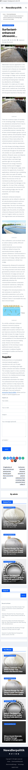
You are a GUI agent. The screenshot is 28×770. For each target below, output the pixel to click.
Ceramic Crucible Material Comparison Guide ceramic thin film (12, 633)
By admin (4, 40)
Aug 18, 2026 (12, 554)
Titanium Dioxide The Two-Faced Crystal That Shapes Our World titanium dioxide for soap (13, 551)
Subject (4, 414)
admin (15, 494)
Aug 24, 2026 (12, 527)
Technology (21, 764)
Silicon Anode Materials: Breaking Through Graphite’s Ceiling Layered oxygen (13, 628)
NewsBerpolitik (14, 7)
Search (5, 590)
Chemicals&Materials (8, 25)
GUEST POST (15, 767)
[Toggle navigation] (2, 7)
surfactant (10, 42)
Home (8, 761)
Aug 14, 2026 (12, 581)
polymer (22, 40)
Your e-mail (5, 407)
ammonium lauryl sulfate (9, 392)
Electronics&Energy (11, 764)
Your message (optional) (9, 421)
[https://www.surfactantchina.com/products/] (14, 105)
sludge (5, 42)
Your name (5, 401)
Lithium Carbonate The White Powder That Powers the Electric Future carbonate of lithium (13, 524)
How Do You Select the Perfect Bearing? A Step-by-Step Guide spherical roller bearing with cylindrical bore (13, 578)
